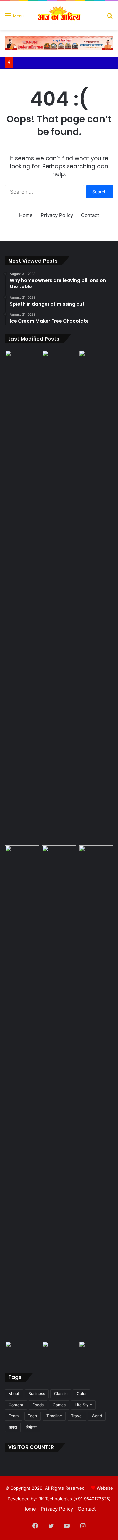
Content (16, 1404)
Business (37, 1393)
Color (82, 1393)
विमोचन (31, 1427)
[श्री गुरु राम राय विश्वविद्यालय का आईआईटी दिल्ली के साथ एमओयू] (59, 1350)
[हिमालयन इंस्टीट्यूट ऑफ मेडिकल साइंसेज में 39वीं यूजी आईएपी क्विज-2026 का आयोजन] (96, 855)
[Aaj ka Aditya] (59, 15)
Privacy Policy (57, 215)
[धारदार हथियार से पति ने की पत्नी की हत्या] (59, 1091)
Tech (32, 1416)
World (97, 1416)
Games (59, 1404)
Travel (77, 1416)
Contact (90, 215)
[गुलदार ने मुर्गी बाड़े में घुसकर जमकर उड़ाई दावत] (96, 596)
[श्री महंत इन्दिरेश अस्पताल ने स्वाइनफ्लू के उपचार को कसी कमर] (96, 1350)
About (14, 1393)
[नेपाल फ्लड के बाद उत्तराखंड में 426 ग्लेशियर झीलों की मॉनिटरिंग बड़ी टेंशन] (22, 359)
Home (26, 215)
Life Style (83, 1404)
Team (14, 1416)
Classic (61, 1393)
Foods (38, 1404)
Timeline (54, 1416)
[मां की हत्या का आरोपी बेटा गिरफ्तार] (22, 855)
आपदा (13, 1427)
